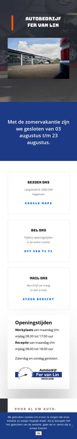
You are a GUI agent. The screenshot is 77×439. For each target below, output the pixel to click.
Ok (38, 433)
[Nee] (72, 426)
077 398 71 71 (38, 251)
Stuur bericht (38, 299)
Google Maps (38, 203)
